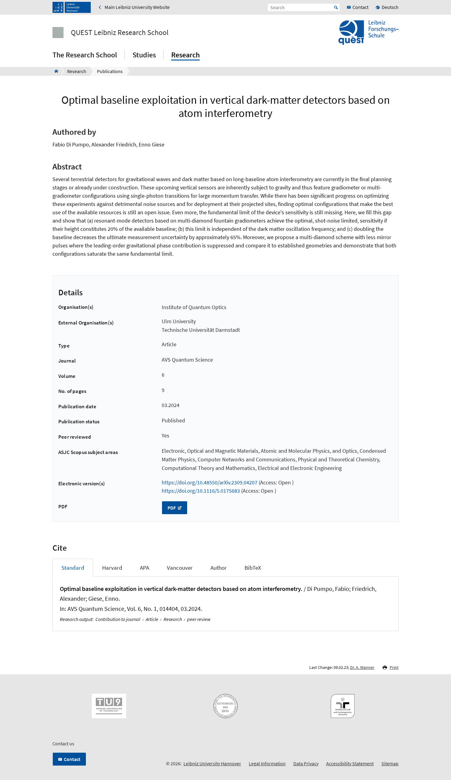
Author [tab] (218, 567)
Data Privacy (305, 763)
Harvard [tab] (112, 567)
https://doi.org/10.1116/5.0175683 (201, 490)
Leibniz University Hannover (212, 763)
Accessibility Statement (350, 763)
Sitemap (390, 763)
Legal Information (267, 763)
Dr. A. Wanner (362, 667)
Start (336, 7)
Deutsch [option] (390, 7)
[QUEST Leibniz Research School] (54, 71)
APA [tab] (144, 567)
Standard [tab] (72, 567)
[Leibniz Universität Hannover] (71, 7)
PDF (172, 508)
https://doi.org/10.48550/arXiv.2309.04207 (209, 482)
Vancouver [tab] (180, 567)
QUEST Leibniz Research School (119, 32)
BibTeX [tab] (253, 567)
